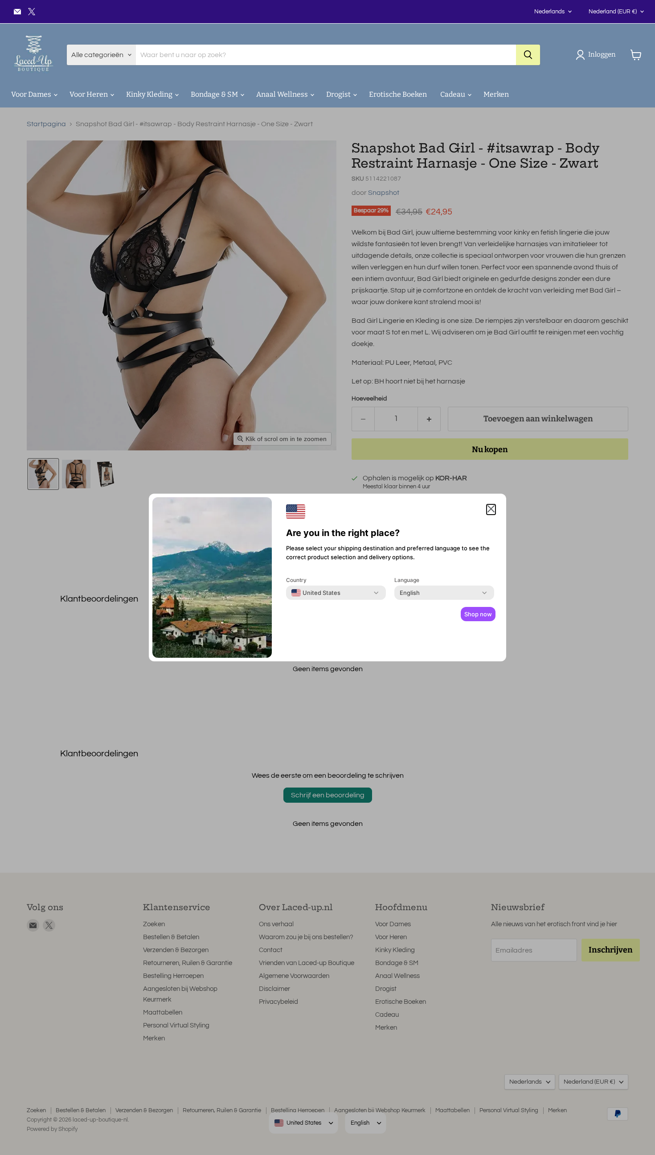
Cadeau (453, 94)
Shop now (478, 614)
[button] (597, 55)
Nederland (613, 11)
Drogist (339, 94)
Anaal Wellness (282, 94)
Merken (496, 94)
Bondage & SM (215, 94)
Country (296, 580)
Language (406, 580)
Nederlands (549, 11)
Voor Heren (89, 94)
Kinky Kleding (150, 94)
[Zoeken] (528, 55)
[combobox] (315, 592)
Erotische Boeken (398, 94)
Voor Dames (32, 94)
